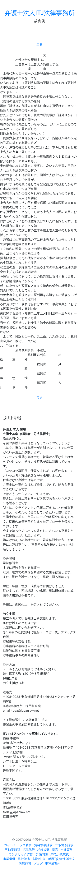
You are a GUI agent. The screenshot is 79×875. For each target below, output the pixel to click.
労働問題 (42, 854)
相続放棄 (43, 850)
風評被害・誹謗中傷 (31, 859)
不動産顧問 (12, 850)
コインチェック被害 (18, 845)
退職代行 (28, 850)
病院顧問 (25, 863)
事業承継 (9, 859)
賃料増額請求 (43, 845)
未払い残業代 (59, 854)
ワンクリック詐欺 (21, 854)
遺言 (55, 850)
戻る (39, 44)
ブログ (38, 863)
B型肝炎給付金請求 (61, 859)
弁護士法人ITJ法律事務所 (40, 13)
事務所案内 (52, 863)
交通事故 (67, 850)
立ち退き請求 (64, 845)
